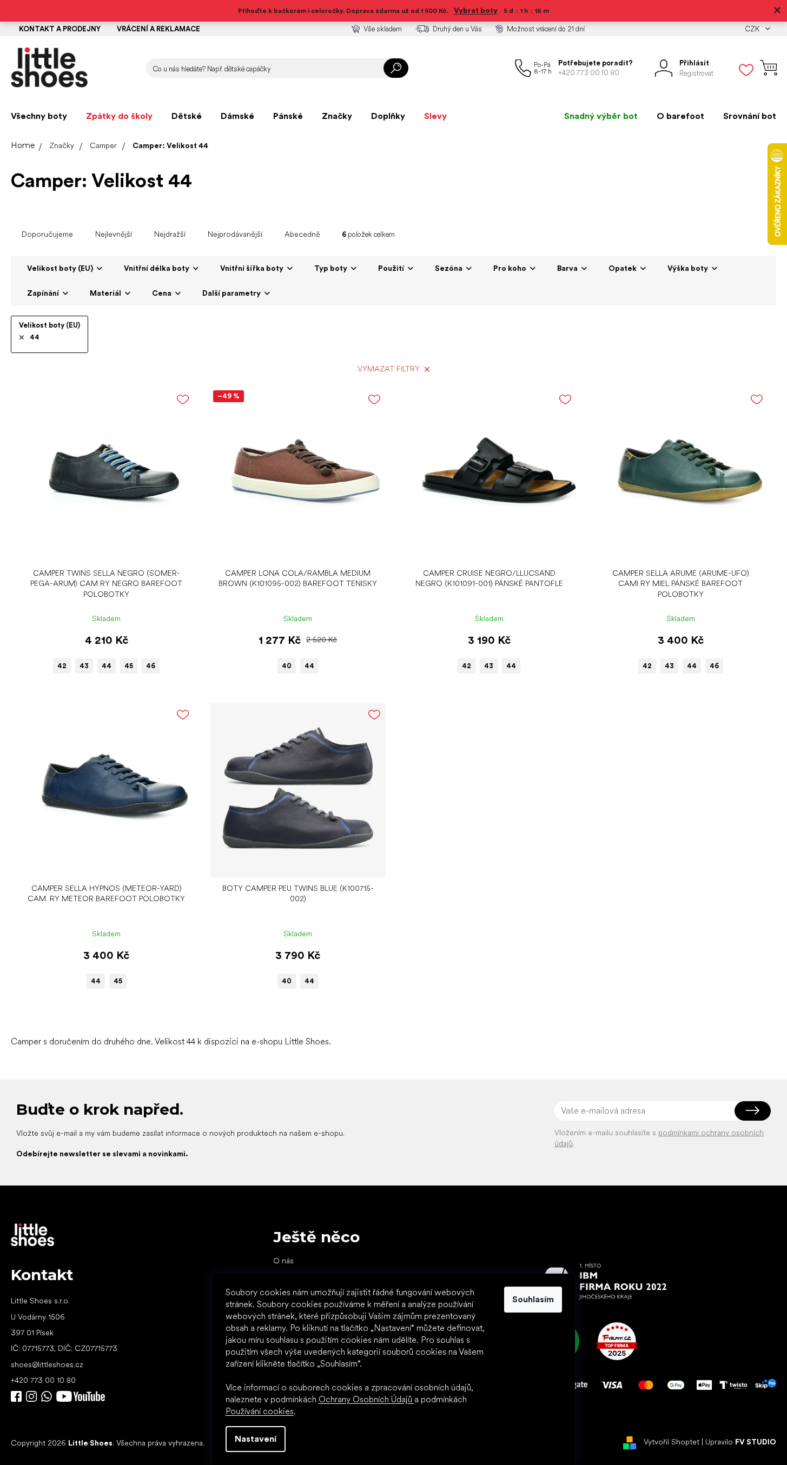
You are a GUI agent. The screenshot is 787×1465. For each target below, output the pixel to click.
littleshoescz (31, 1396)
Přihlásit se (753, 1111)
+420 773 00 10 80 (43, 1380)
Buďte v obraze (16, 1396)
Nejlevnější (113, 234)
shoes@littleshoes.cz (47, 1364)
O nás (283, 1260)
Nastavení (255, 1439)
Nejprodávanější (235, 234)
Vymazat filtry (389, 368)
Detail (101, 546)
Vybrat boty (476, 10)
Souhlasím (533, 1299)
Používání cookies (260, 1411)
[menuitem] (39, 116)
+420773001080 (48, 1396)
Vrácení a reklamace (158, 29)
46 (150, 666)
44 (34, 337)
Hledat (395, 68)
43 (84, 666)
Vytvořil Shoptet (671, 1442)
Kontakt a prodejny (60, 29)
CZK (753, 29)
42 (62, 666)
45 (128, 666)
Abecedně (302, 234)
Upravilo (740, 1442)
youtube (80, 1396)
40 (287, 666)
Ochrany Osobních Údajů (366, 1399)
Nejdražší (170, 234)
